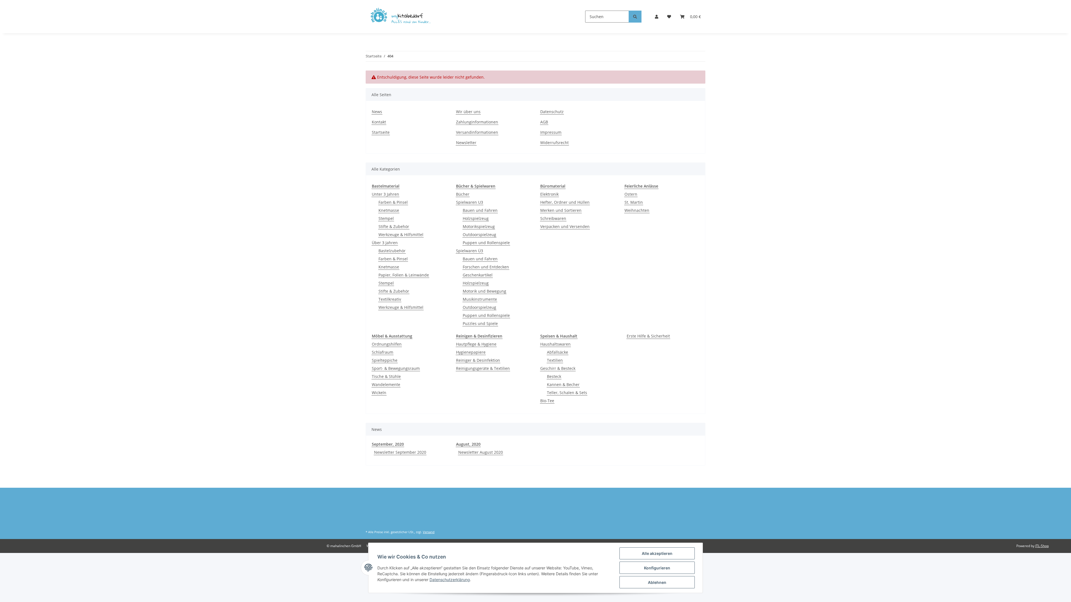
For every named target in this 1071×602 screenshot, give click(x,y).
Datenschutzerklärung (450, 579)
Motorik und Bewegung (484, 291)
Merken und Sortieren (561, 210)
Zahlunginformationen (477, 122)
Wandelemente (386, 384)
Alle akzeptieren (657, 553)
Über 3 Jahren (385, 242)
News (377, 111)
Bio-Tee (547, 400)
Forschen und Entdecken (486, 267)
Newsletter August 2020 (480, 452)
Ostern (630, 194)
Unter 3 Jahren (385, 194)
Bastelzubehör (392, 250)
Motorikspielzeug (479, 226)
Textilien (555, 360)
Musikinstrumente (480, 299)
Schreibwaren (553, 218)
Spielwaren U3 (469, 202)
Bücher (462, 194)
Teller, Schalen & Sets (567, 392)
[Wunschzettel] (669, 16)
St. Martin (633, 202)
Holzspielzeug (476, 218)
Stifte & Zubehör (393, 226)
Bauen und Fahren (480, 210)
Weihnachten (636, 210)
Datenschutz (552, 111)
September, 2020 (388, 444)
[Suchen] (635, 17)
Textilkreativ (389, 299)
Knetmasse (388, 210)
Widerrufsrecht (554, 142)
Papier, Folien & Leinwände (403, 275)
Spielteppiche (384, 360)
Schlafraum (382, 352)
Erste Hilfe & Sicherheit (648, 336)
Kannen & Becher (563, 384)
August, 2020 (468, 444)
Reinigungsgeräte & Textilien (483, 368)
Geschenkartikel (478, 275)
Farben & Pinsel (393, 202)
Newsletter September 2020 (400, 452)
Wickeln (379, 392)
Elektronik (549, 194)
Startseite (381, 132)
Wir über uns (468, 111)
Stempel (386, 218)
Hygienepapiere (471, 352)
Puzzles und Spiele (480, 323)
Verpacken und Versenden (565, 226)
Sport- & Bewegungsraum (396, 368)
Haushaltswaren (555, 344)
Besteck (554, 376)
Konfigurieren (657, 567)
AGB (544, 122)
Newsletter (466, 142)
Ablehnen (657, 582)
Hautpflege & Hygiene (476, 344)
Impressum (550, 132)
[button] (656, 16)
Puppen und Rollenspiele (486, 242)
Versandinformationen (477, 132)
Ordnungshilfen (387, 344)
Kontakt (379, 122)
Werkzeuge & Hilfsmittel (400, 234)
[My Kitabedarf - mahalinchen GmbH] (402, 16)
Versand (429, 532)
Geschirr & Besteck (557, 368)
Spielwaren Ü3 (469, 250)
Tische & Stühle (386, 376)
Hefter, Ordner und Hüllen (565, 202)
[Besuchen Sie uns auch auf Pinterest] (371, 519)
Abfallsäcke (557, 352)
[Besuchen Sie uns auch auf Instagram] (385, 519)
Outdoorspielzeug (479, 234)
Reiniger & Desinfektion (478, 360)
